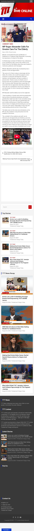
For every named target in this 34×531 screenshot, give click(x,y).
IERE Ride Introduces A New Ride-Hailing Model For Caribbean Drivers (20, 234)
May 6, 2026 (5, 52)
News (11, 44)
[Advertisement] (17, 184)
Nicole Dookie (12, 52)
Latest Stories (7, 432)
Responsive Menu (31, 1)
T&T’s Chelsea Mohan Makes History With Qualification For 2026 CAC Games (15, 153)
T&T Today (12, 217)
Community (5, 44)
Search (30, 207)
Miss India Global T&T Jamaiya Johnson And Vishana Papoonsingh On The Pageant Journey (19, 262)
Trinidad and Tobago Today (16, 226)
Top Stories (6, 213)
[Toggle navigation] (3, 19)
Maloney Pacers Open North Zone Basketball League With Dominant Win (16, 159)
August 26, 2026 (14, 224)
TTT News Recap (8, 273)
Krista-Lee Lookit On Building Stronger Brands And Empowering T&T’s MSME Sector (20, 220)
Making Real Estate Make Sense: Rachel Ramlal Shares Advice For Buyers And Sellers (20, 247)
